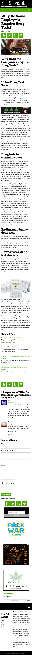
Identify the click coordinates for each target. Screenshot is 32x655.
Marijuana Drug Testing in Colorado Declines (11, 338)
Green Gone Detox (23, 302)
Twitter (9, 35)
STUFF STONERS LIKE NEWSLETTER (16, 509)
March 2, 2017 (11, 424)
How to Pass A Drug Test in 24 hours (9, 347)
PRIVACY (3, 622)
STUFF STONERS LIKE (14, 3)
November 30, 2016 (12, 403)
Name (2, 444)
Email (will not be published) (7, 451)
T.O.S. (2, 627)
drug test (14, 73)
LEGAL (2, 625)
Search (28, 601)
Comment (3, 465)
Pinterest (20, 35)
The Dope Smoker (7, 596)
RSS (15, 35)
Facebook (3, 35)
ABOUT (3, 620)
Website (3, 458)
